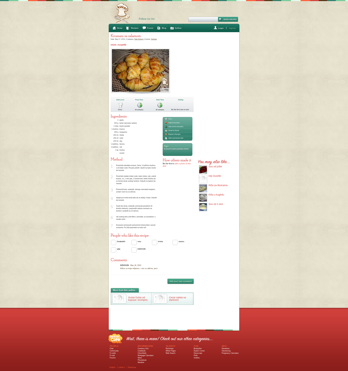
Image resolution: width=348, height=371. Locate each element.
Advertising (226, 351)
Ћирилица (132, 367)
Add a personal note (175, 138)
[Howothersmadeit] (177, 160)
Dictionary (170, 348)
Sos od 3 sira (216, 204)
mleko (186, 149)
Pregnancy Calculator (230, 353)
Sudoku (197, 358)
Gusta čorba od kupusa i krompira (137, 298)
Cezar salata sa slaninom (177, 298)
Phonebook (142, 360)
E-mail (112, 355)
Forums (113, 358)
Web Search (170, 353)
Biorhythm (198, 348)
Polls (196, 355)
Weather (141, 362)
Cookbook (142, 351)
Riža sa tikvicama (218, 185)
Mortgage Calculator (145, 355)
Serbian (154, 39)
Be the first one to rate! (180, 110)
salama (174, 149)
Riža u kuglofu (216, 194)
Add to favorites (174, 123)
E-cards (113, 353)
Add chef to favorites (175, 127)
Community (114, 351)
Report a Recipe (174, 134)
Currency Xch (143, 348)
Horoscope (198, 353)
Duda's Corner (199, 351)
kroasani (167, 149)
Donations (226, 348)
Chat (111, 348)
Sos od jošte (215, 166)
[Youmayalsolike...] (214, 161)
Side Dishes (138, 39)
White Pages (171, 351)
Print (170, 119)
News (140, 358)
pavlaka (180, 149)
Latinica (121, 367)
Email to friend (173, 130)
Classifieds (142, 353)
